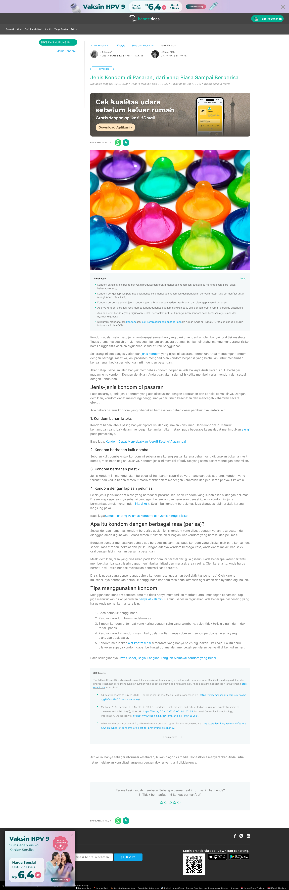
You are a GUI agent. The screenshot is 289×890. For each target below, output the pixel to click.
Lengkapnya (170, 737)
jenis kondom (150, 353)
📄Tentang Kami (83, 888)
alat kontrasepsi (139, 643)
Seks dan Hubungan (143, 45)
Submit (128, 857)
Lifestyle (121, 45)
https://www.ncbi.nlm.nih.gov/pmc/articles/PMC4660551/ (166, 715)
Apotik (48, 29)
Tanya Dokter (61, 29)
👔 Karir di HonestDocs (172, 888)
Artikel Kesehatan (100, 45)
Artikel (74, 29)
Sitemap (235, 888)
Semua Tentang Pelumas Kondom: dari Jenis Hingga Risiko (146, 515)
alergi (246, 429)
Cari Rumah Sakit (33, 29)
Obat (19, 29)
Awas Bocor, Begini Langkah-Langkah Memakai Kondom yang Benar (167, 658)
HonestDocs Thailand (254, 888)
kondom (131, 321)
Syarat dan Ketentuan (148, 888)
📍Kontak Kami (101, 888)
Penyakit (10, 29)
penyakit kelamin (151, 599)
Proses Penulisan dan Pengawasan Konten (207, 888)
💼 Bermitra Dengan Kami (123, 888)
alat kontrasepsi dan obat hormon (162, 321)
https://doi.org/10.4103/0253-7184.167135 (168, 711)
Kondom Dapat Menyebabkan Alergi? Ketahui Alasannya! (146, 441)
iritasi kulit (142, 503)
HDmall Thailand (278, 888)
